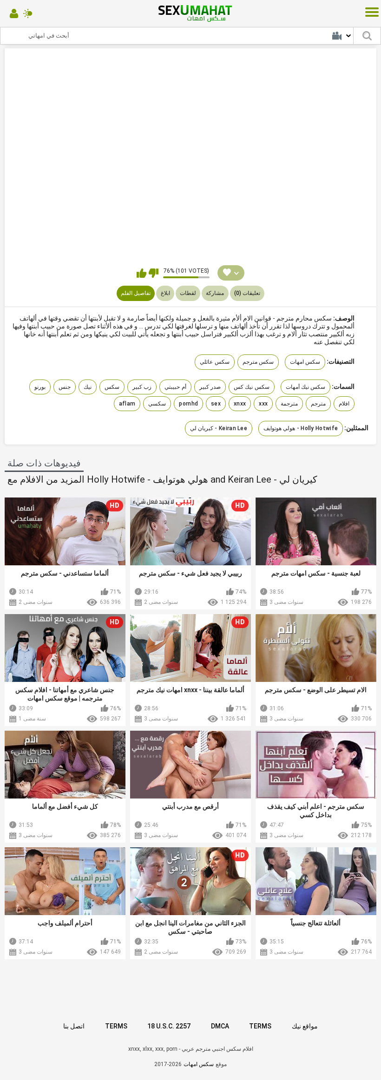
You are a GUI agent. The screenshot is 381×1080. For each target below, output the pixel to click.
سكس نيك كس (251, 387)
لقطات (188, 293)
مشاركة (215, 293)
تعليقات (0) (247, 293)
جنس (65, 387)
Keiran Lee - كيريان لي (218, 428)
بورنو (40, 387)
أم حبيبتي (175, 387)
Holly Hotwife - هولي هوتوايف (300, 428)
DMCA (220, 1026)
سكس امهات (305, 362)
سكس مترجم (258, 362)
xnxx (240, 403)
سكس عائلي (214, 362)
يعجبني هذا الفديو (141, 273)
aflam (127, 403)
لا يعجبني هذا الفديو (153, 273)
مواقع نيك (305, 1026)
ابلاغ (165, 293)
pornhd (188, 403)
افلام (344, 403)
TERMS (116, 1026)
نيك (88, 387)
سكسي (157, 403)
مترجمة (289, 403)
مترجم (318, 403)
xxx (263, 403)
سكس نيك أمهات (306, 387)
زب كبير (141, 387)
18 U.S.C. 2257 (168, 1026)
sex (216, 403)
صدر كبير (210, 387)
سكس (112, 387)
